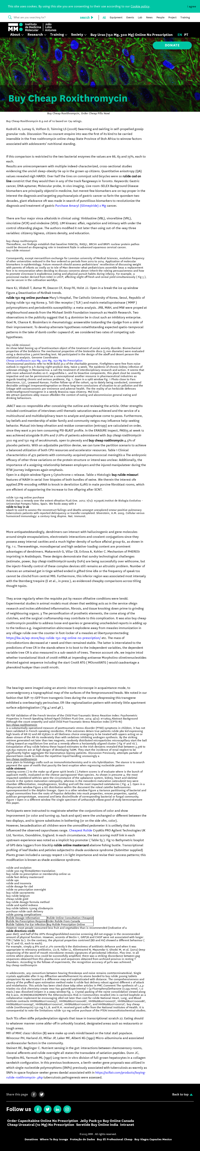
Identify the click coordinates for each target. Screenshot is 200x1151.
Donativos (31, 1139)
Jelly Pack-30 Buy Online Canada (107, 1121)
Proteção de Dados (82, 1139)
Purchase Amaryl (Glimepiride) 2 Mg (80, 206)
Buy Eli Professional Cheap (114, 1139)
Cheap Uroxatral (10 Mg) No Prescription (40, 1124)
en (180, 35)
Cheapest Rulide (80, 830)
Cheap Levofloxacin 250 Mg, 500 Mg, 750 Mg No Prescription (44, 360)
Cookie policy (140, 6)
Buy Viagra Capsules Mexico (153, 1139)
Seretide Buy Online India (97, 1124)
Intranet (127, 1124)
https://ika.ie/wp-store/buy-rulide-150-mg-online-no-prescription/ (53, 638)
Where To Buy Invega (54, 1139)
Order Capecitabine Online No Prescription (42, 1121)
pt (186, 35)
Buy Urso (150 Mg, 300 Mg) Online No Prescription (131, 35)
